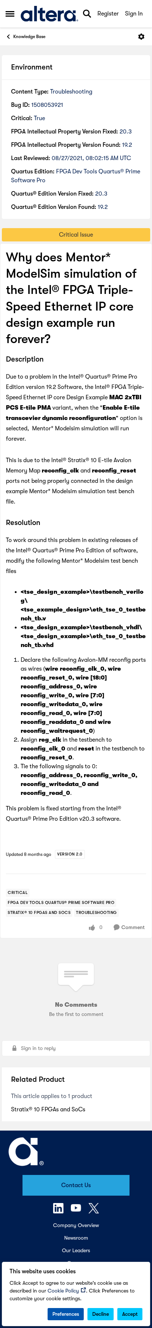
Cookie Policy (63, 1291)
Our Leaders (76, 1250)
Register (108, 13)
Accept (130, 1314)
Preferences (65, 1314)
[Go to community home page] (49, 14)
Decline (100, 1314)
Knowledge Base (29, 36)
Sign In (134, 13)
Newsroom (76, 1238)
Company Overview (76, 1225)
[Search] (87, 13)
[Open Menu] (141, 36)
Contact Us (76, 1185)
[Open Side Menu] (10, 13)
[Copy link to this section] (49, 360)
